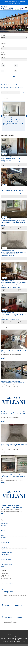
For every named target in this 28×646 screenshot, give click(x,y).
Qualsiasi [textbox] (3, 59)
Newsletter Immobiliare (13, 617)
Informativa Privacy (9, 634)
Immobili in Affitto (14, 84)
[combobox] (14, 37)
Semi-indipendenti (5, 554)
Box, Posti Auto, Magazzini (7, 559)
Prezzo (2, 68)
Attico (2, 532)
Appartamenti (4, 547)
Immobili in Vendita (5, 84)
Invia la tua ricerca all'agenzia (10, 590)
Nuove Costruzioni (19, 87)
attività (2, 535)
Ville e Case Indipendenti (6, 552)
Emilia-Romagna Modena (9, 117)
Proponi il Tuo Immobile (13, 605)
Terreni (2, 566)
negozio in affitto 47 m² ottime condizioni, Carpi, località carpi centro (14, 351)
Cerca (14, 76)
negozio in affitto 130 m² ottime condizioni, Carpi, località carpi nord (12, 382)
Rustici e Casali (4, 557)
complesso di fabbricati (6, 542)
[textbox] (14, 48)
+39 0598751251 (21, 1)
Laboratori (3, 561)
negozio (2, 530)
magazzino (3, 525)
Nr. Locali (3, 57)
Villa (2, 549)
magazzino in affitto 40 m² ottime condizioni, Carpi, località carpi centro (13, 476)
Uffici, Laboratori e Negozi (7, 564)
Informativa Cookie (18, 634)
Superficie (3, 63)
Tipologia (3, 41)
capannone (3, 537)
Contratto (3, 35)
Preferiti (18, 3)
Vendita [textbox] (3, 37)
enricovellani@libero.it (10, 1)
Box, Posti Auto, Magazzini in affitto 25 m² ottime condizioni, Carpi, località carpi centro (14, 413)
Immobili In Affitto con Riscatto (7, 87)
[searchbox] (14, 43)
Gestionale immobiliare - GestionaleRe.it (19, 644)
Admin (2, 634)
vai (24, 92)
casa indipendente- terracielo (7, 540)
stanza (2, 544)
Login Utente (11, 3)
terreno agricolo (4, 523)
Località (2, 52)
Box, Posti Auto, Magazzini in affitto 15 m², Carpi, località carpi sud (14, 445)
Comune (3, 46)
